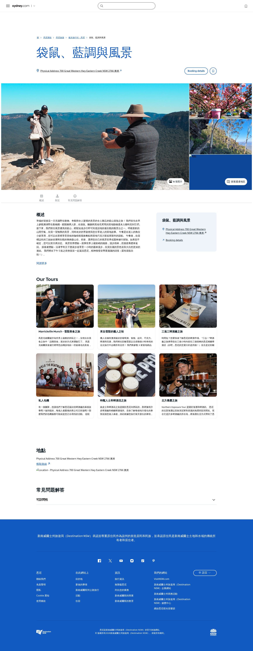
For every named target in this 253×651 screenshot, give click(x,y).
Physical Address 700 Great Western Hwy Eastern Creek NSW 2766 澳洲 (79, 70)
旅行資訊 (119, 579)
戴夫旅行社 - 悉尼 (77, 37)
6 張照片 (177, 182)
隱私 (38, 590)
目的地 (79, 579)
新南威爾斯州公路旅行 (87, 590)
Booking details (196, 71)
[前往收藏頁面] (245, 5)
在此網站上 (82, 573)
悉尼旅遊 (60, 37)
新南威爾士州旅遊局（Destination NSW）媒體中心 (172, 601)
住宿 (78, 601)
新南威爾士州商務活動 (165, 593)
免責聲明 (41, 584)
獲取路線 (41, 464)
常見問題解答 (75, 200)
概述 (41, 200)
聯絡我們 (41, 579)
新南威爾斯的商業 (124, 595)
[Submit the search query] (101, 5)
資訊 (117, 573)
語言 (204, 572)
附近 (57, 200)
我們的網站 (160, 573)
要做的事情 (81, 584)
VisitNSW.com (161, 579)
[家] (20, 6)
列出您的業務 (122, 590)
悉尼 (39, 573)
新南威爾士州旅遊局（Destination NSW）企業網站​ (172, 586)
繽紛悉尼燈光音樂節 (164, 608)
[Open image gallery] (95, 189)
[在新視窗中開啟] (65, 306)
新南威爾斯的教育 (124, 601)
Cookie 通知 (42, 595)
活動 (78, 595)
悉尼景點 (47, 37)
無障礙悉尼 (120, 584)
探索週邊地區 (238, 182)
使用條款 (41, 601)
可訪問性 (42, 499)
